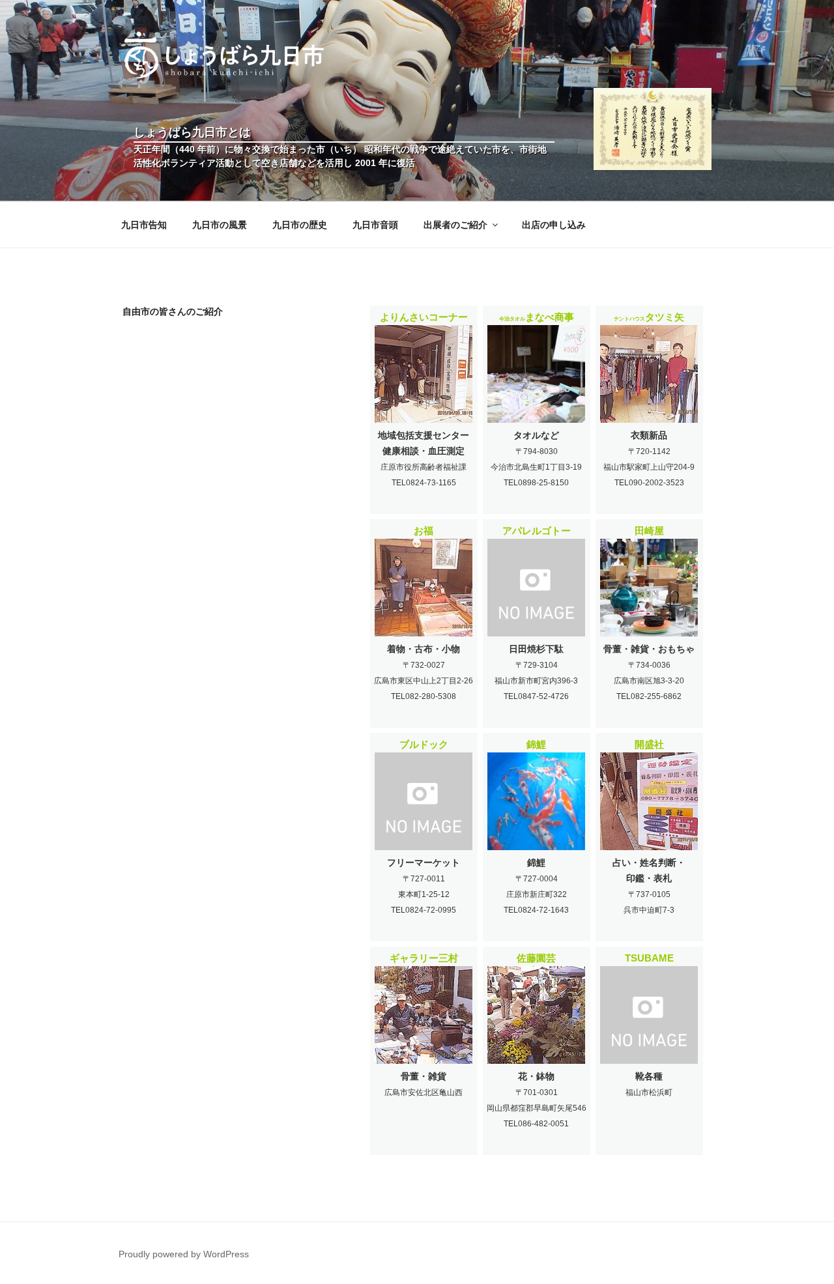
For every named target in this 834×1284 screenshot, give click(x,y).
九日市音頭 (375, 225)
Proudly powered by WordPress (184, 1254)
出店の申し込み (554, 225)
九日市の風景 (219, 225)
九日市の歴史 (299, 225)
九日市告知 (144, 225)
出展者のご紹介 (455, 225)
